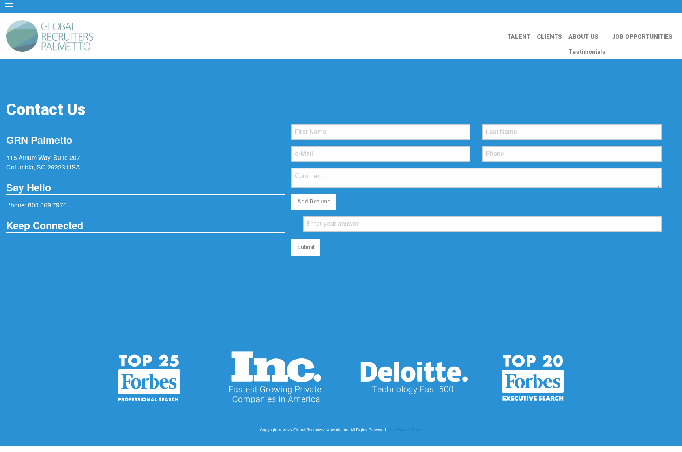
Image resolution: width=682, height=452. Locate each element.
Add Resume (313, 202)
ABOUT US (583, 36)
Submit (306, 247)
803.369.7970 (47, 204)
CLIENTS (549, 36)
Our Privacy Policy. (405, 430)
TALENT (518, 36)
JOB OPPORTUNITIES (642, 36)
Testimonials (586, 51)
